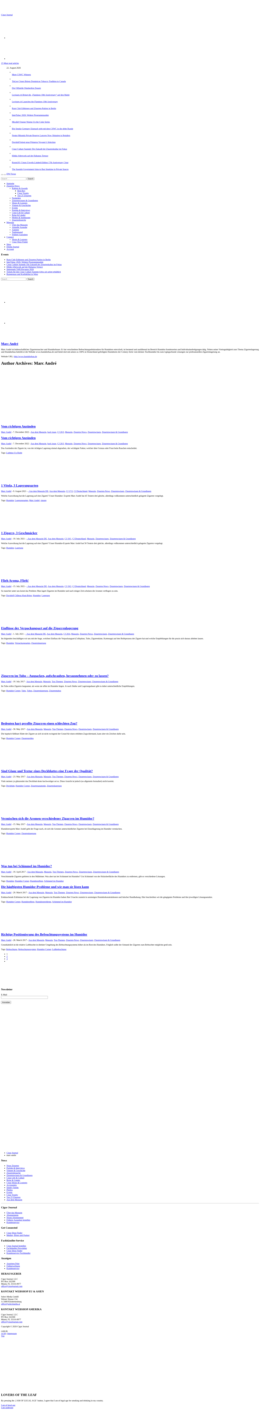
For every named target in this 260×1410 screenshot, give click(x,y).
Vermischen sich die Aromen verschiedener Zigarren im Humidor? (47, 818)
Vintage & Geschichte (21, 205)
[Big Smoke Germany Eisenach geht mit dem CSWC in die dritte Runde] (14, 126)
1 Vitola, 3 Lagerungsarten (19, 485)
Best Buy (21, 191)
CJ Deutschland (80, 491)
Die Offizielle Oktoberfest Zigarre (26, 88)
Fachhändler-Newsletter (16, 1248)
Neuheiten (16, 198)
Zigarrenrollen (27, 738)
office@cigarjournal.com (11, 1286)
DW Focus (11, 174)
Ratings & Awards (20, 188)
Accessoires (11, 1185)
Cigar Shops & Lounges (16, 1183)
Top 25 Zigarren (24, 196)
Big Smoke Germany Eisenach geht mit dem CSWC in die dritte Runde (42, 129)
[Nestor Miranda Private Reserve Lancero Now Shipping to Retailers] (14, 133)
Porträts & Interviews (21, 210)
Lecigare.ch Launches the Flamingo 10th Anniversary (35, 102)
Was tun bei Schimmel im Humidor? (26, 866)
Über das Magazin (20, 225)
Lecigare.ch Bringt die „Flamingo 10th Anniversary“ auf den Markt (40, 95)
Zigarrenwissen (94, 432)
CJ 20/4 (67, 634)
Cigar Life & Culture (21, 213)
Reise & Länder (18, 215)
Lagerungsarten (21, 500)
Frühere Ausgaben (20, 234)
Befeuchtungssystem (27, 949)
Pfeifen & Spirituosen (21, 217)
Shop (8, 244)
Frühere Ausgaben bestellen (18, 1220)
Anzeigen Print (12, 1263)
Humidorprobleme (43, 902)
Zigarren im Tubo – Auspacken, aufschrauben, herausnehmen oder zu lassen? (55, 676)
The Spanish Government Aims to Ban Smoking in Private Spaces (40, 169)
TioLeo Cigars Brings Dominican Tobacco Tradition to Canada (39, 81)
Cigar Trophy (23, 193)
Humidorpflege (36, 881)
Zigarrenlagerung (38, 643)
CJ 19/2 (68, 586)
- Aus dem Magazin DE (38, 491)
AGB (3, 1333)
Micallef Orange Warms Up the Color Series (31, 122)
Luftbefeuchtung (59, 949)
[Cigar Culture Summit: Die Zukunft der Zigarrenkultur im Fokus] (14, 146)
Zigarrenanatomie (38, 786)
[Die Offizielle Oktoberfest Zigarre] (14, 86)
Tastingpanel (17, 232)
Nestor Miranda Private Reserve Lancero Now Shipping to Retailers (41, 135)
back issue (51, 432)
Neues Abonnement (14, 1217)
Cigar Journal (7, 15)
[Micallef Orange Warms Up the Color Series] (14, 119)
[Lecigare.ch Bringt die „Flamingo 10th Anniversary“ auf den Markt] (14, 92)
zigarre (43, 500)
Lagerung (19, 548)
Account (10, 249)
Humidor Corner (13, 691)
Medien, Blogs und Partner (18, 1235)
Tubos (29, 691)
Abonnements (12, 1215)
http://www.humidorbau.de (25, 356)
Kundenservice (12, 1222)
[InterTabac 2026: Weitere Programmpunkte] (14, 113)
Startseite (10, 183)
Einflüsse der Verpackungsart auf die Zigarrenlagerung (39, 628)
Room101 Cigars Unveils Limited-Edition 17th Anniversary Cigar (40, 162)
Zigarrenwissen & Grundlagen (25, 200)
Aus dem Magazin (38, 432)
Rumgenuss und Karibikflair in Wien (22, 274)
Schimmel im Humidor (54, 881)
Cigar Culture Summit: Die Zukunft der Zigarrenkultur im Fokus (39, 149)
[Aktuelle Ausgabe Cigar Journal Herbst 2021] (21, 984)
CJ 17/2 (69, 491)
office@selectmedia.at (10, 1304)
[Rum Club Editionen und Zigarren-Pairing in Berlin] (14, 106)
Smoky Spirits (12, 1187)
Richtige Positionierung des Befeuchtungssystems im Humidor (44, 934)
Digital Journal (12, 247)
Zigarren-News (13, 186)
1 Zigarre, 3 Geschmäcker (19, 533)
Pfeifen (9, 1190)
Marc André (9, 343)
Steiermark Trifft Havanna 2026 (20, 269)
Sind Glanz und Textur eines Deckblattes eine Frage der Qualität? (47, 771)
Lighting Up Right (14, 453)
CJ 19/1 (68, 539)
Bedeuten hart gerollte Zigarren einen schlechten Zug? (39, 723)
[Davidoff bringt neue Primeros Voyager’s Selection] (14, 140)
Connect (10, 237)
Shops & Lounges (19, 203)
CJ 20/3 (60, 432)
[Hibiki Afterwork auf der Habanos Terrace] (14, 153)
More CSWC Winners (21, 74)
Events (15, 208)
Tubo (23, 691)
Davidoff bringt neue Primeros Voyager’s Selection (34, 142)
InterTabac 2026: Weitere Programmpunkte (30, 115)
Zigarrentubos (55, 691)
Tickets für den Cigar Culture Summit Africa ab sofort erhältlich (33, 272)
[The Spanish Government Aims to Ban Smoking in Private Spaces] (14, 167)
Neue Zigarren (12, 1165)
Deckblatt (10, 786)
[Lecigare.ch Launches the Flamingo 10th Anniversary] (14, 99)
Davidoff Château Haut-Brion (19, 595)
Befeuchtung (11, 949)
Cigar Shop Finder (20, 242)
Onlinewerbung (13, 1266)
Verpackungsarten (22, 643)
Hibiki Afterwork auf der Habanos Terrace (30, 156)
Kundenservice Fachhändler (18, 1253)
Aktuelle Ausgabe (19, 227)
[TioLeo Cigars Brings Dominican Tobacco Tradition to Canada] (14, 79)
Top (2, 1336)
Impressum (12, 1333)
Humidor (10, 500)
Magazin (10, 222)
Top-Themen (57, 681)
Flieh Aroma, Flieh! (15, 580)
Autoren (15, 230)
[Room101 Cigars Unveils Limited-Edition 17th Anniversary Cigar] (14, 160)
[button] (8, 1405)
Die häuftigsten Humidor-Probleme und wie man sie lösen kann (45, 887)
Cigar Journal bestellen (16, 1246)
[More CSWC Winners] (14, 72)
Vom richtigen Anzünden (18, 426)
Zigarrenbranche (19, 220)
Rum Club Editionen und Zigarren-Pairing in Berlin (34, 108)
